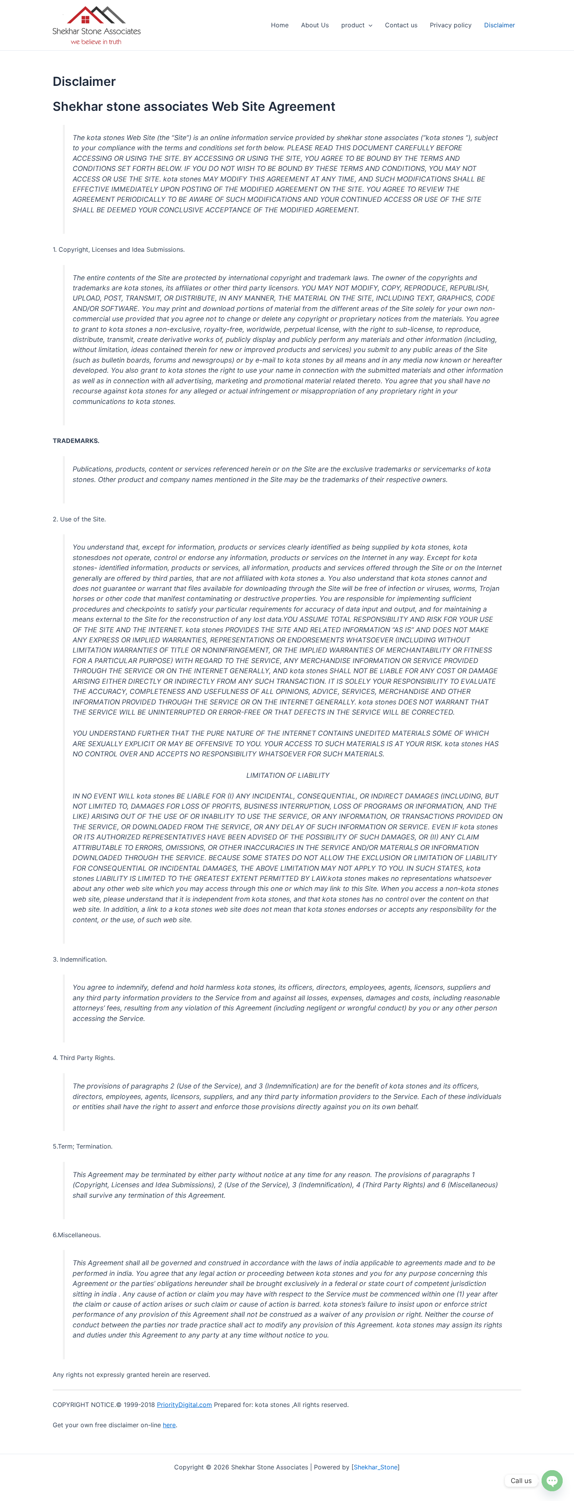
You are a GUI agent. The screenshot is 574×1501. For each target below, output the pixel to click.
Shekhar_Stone (376, 1467)
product (353, 25)
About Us (315, 25)
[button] (369, 25)
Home (280, 25)
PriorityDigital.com (184, 1405)
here (169, 1425)
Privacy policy (451, 25)
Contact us (401, 25)
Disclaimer (499, 25)
